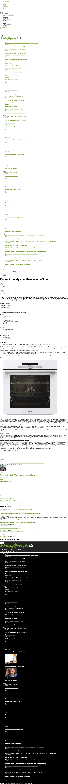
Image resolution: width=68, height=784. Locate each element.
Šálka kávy (5, 25)
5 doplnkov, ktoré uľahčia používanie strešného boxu (17, 264)
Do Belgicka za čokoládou (11, 168)
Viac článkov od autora (24, 475)
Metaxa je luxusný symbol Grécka (13, 231)
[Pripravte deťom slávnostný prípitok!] (11, 213)
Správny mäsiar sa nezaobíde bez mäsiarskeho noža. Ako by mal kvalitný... (17, 534)
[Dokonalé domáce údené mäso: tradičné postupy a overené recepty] (21, 43)
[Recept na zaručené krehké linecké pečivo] (14, 109)
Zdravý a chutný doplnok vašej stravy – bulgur (16, 120)
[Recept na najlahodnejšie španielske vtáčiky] (15, 49)
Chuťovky (5, 4)
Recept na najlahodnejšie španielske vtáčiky (15, 53)
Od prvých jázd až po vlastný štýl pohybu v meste (17, 239)
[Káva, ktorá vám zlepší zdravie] (11, 185)
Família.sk (5, 20)
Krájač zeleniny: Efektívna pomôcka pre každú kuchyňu (18, 258)
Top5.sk (4, 23)
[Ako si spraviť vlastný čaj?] (11, 172)
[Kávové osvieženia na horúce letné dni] (11, 150)
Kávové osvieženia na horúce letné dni (14, 154)
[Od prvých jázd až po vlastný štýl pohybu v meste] (24, 235)
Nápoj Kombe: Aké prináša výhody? (16, 464)
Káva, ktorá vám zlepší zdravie (12, 189)
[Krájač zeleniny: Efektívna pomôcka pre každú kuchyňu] (21, 254)
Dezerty (4, 2)
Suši (3, 7)
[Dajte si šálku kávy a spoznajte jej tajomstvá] (11, 198)
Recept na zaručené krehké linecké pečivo (15, 113)
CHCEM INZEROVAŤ (8, 15)
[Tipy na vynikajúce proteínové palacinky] (14, 96)
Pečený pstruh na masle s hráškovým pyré (10, 528)
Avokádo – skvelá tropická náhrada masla (15, 140)
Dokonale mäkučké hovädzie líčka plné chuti (16, 59)
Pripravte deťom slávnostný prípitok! (14, 217)
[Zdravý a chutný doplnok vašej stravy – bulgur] (15, 116)
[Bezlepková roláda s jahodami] (11, 90)
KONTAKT (5, 17)
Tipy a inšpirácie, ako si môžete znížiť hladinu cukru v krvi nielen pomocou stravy (26, 463)
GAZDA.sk (5, 18)
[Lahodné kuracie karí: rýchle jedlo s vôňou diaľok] (10, 62)
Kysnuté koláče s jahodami (11, 79)
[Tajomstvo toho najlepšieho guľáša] (13, 68)
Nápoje (4, 5)
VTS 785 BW (22, 442)
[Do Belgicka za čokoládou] (11, 164)
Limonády (5, 8)
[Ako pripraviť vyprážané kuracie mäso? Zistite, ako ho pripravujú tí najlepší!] (16, 519)
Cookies (2, 783)
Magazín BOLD (6, 19)
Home (1, 272)
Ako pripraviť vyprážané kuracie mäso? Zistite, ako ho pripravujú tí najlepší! (18, 522)
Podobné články (7, 475)
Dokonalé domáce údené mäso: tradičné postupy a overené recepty (21, 46)
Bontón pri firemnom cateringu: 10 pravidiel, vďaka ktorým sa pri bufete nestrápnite (25, 251)
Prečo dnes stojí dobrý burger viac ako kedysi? (16, 245)
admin (1, 284)
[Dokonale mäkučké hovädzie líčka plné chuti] (15, 55)
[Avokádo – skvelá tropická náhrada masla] (11, 136)
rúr (45, 419)
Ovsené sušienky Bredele (11, 106)
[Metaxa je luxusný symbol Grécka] (11, 227)
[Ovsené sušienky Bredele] (11, 102)
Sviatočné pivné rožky (10, 126)
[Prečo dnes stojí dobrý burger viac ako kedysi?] (31, 241)
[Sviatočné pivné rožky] (10, 123)
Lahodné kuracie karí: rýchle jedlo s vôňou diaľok (17, 65)
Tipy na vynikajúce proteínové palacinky (15, 100)
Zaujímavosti (5, 6)
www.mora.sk (15, 450)
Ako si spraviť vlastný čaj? (11, 176)
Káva (4, 10)
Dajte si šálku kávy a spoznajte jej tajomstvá (16, 202)
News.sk (4, 21)
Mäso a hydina (6, 1)
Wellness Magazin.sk (7, 24)
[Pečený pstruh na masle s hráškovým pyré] (9, 525)
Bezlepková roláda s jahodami (12, 94)
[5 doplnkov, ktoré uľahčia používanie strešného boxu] (24, 260)
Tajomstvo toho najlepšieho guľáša (13, 72)
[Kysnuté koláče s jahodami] (11, 75)
